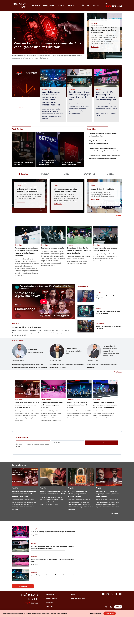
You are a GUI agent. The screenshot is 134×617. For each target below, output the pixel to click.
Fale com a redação (78, 598)
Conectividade (48, 5)
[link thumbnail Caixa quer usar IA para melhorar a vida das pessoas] (85, 296)
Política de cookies (61, 613)
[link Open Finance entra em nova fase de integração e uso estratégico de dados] (79, 77)
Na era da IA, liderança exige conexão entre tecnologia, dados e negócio (53, 532)
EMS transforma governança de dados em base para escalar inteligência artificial (27, 405)
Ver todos (23, 108)
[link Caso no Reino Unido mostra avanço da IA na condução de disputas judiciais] (48, 33)
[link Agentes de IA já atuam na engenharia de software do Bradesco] (79, 389)
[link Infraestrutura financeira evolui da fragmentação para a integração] (53, 389)
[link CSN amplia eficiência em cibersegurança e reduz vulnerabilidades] (81, 477)
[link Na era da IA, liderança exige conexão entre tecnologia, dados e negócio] (20, 532)
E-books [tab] (23, 174)
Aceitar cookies (109, 613)
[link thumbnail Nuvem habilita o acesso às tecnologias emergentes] (85, 326)
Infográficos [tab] (89, 174)
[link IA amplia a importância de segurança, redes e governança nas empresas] (109, 477)
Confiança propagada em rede (52, 248)
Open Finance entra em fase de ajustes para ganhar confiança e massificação (104, 30)
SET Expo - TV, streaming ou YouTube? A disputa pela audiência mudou (47, 162)
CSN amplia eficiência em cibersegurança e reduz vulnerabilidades (77, 494)
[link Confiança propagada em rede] (53, 235)
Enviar (101, 443)
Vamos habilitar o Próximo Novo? (27, 327)
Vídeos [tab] (67, 174)
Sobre (73, 594)
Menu (94, 6)
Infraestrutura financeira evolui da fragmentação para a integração (53, 405)
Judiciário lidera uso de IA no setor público (23, 163)
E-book (19, 185)
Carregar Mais (23, 586)
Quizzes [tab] (110, 174)
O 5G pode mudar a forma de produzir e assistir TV (71, 163)
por (106, 3)
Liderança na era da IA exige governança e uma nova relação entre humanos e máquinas (105, 405)
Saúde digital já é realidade (102, 189)
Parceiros (15, 324)
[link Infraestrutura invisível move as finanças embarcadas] (105, 235)
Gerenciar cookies (95, 613)
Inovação (61, 5)
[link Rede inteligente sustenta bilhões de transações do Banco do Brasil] (53, 477)
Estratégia (36, 5)
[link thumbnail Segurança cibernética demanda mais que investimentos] (85, 311)
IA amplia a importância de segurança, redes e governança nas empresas (107, 494)
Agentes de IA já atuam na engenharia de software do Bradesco (77, 405)
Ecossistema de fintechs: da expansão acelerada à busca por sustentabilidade (79, 250)
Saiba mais (94, 47)
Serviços (71, 5)
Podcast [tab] (45, 174)
